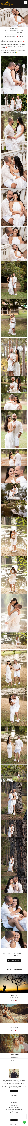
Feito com (14, 1124)
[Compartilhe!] (14, 91)
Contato (14, 1120)
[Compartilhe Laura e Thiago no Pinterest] (17, 955)
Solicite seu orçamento (14, 960)
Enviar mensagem (15, 1107)
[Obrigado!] (9, 91)
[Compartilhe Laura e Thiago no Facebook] (9, 955)
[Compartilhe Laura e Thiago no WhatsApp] (12, 955)
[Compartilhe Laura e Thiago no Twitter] (15, 955)
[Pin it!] (18, 91)
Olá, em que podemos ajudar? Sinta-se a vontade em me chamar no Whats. (14, 1116)
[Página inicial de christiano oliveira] (7, 4)
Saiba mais (14, 1090)
